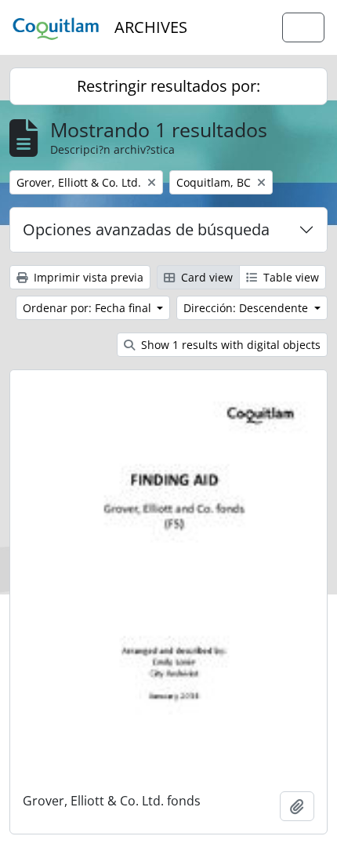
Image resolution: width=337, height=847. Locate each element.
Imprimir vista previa (87, 277)
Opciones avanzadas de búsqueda (146, 229)
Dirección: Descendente (247, 307)
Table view (289, 277)
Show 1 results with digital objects (229, 344)
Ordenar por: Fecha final (88, 307)
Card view (205, 277)
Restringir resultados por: (168, 85)
